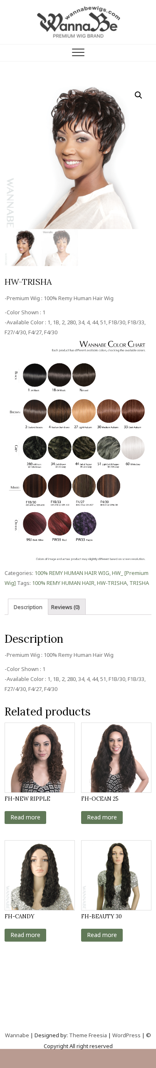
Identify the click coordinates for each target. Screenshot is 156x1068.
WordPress (126, 1035)
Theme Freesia (88, 1035)
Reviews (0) (65, 607)
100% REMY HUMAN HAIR (63, 583)
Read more (25, 817)
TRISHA (139, 583)
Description (28, 607)
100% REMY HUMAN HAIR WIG (72, 573)
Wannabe (17, 1035)
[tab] (28, 607)
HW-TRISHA (112, 583)
